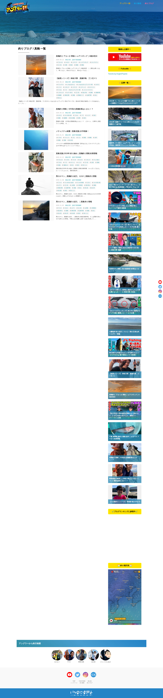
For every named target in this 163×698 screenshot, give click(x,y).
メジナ (88, 115)
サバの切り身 (68, 115)
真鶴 (77, 65)
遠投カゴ (66, 165)
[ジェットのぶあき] (105, 654)
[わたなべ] (57, 654)
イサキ (59, 137)
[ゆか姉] (93, 654)
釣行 (85, 118)
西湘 (74, 95)
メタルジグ (61, 92)
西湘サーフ (81, 95)
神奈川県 (68, 60)
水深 (92, 162)
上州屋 (73, 185)
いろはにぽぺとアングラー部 (85, 84)
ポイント (72, 162)
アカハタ (60, 62)
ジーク (59, 87)
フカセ (76, 115)
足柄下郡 (89, 95)
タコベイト (92, 87)
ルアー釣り (70, 92)
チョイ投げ (96, 159)
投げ (95, 115)
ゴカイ (88, 182)
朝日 (71, 65)
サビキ (80, 159)
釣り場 (71, 140)
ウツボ (74, 159)
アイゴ (59, 182)
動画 (85, 137)
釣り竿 (93, 187)
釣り (96, 95)
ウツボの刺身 (80, 182)
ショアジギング (84, 62)
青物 (82, 65)
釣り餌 (59, 190)
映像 (90, 137)
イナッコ (67, 137)
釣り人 (59, 97)
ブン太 (59, 89)
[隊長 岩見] (81, 654)
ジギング (67, 87)
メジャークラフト (88, 89)
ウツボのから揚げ (69, 182)
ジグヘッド (83, 87)
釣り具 (86, 187)
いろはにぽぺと (71, 84)
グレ (74, 137)
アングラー (61, 84)
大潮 (66, 65)
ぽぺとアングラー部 (75, 89)
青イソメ (84, 165)
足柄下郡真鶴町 (76, 60)
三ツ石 (59, 65)
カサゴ (67, 62)
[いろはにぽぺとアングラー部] (16, 8)
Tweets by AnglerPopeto (117, 74)
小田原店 (80, 185)
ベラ (66, 89)
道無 (65, 140)
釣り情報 (72, 118)
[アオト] (69, 654)
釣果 (79, 118)
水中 (96, 137)
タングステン (94, 62)
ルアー (59, 185)
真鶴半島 (98, 92)
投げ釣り (88, 185)
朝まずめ (84, 92)
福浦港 (65, 118)
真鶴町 (59, 95)
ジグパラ (75, 62)
